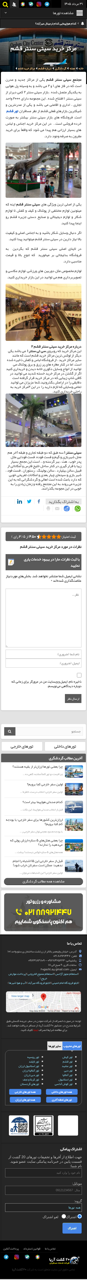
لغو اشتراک (51, 1217)
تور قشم (12, 111)
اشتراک (71, 1217)
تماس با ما (50, 1248)
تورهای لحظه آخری (62, 1100)
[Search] (10, 731)
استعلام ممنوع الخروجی (40, 974)
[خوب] (43, 536)
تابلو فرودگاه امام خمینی (65, 983)
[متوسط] (48, 536)
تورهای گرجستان (29, 1084)
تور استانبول (65, 1079)
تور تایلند (34, 1061)
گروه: (78, 1201)
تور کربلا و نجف (31, 1079)
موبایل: (77, 1183)
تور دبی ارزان (31, 1075)
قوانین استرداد (31, 1248)
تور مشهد (67, 1066)
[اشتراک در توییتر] (28, 501)
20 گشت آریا (19, 1269)
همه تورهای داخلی (62, 1092)
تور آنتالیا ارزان (31, 1070)
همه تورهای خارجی (25, 1092)
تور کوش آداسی (63, 1084)
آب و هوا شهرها (17, 983)
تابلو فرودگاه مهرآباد (39, 983)
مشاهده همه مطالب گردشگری (43, 881)
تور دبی (68, 1070)
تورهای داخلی (65, 746)
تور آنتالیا (67, 1075)
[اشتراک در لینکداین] (19, 501)
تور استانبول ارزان (29, 1066)
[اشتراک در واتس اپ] (76, 509)
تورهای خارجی (22, 746)
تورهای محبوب (72, 1046)
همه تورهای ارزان (25, 1100)
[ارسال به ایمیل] (56, 509)
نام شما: (76, 1166)
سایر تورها (54, 1046)
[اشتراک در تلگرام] (65, 508)
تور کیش (67, 1057)
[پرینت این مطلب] (47, 508)
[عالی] (39, 536)
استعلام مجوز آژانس (66, 974)
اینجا (35, 1030)
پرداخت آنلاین (11, 1248)
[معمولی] (53, 536)
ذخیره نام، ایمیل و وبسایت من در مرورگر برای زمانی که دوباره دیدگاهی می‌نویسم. (46, 683)
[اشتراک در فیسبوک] (37, 501)
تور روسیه (33, 1057)
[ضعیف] (58, 536)
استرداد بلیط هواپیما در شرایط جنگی (56, 23)
